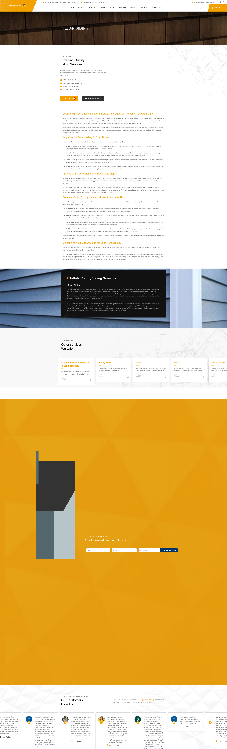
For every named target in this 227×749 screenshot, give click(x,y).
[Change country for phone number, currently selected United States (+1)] (140, 550)
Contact (144, 8)
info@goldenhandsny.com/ (204, 2)
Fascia (64, 362)
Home (72, 8)
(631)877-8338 (93, 2)
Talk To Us (66, 98)
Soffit (26, 362)
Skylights (122, 8)
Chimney (92, 8)
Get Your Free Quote (169, 550)
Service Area (156, 8)
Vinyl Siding (142, 362)
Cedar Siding (105, 362)
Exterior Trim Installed (185, 362)
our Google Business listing (145, 700)
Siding (112, 8)
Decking (133, 8)
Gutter (102, 8)
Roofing (81, 8)
